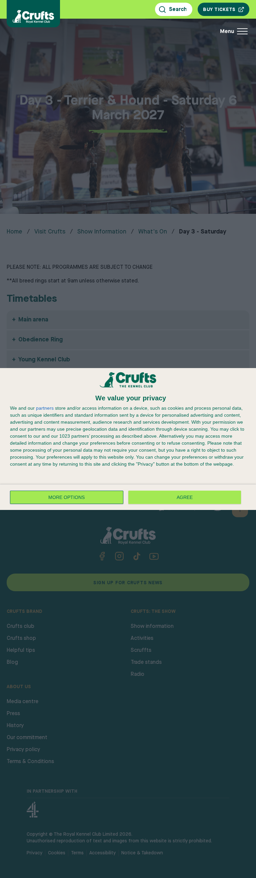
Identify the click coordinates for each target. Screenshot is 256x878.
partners (45, 408)
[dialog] (128, 439)
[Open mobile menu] (189, 31)
